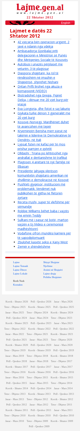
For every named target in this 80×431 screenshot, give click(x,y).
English (65, 22)
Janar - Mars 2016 (14, 377)
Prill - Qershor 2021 (16, 339)
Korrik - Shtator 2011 (17, 410)
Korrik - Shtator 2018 (62, 356)
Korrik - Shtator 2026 (17, 301)
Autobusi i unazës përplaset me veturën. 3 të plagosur (40, 66)
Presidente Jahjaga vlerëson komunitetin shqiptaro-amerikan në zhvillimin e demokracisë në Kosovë (43, 175)
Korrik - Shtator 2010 (39, 415)
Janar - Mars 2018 (39, 361)
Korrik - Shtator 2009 (62, 421)
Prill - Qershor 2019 (63, 350)
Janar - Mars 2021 (39, 339)
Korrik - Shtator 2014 (17, 388)
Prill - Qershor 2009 (39, 426)
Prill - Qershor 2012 (16, 404)
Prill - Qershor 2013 (63, 394)
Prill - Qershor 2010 (63, 415)
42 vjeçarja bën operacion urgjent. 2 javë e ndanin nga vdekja (43, 44)
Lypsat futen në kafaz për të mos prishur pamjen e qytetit (41, 146)
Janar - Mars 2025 (14, 312)
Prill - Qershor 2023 (41, 323)
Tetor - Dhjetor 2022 (15, 329)
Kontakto (18, 284)
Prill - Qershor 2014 (41, 388)
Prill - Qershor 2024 (16, 318)
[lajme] (40, 8)
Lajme (16, 262)
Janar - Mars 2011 (63, 410)
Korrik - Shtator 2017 (17, 367)
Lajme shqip (49, 273)
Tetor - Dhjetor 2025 (15, 307)
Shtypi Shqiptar (51, 262)
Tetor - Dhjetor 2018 (37, 356)
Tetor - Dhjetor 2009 (37, 421)
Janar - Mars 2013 (14, 399)
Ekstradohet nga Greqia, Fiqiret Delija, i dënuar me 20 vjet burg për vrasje (43, 99)
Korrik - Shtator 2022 (39, 329)
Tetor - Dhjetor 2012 (37, 399)
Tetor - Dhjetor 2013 (15, 394)
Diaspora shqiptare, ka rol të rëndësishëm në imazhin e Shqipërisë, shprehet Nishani (38, 77)
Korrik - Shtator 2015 (62, 377)
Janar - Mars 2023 (63, 323)
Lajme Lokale (20, 273)
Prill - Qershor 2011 (41, 410)
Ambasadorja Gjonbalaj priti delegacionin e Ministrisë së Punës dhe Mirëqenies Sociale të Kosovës (43, 55)
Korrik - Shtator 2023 (17, 323)
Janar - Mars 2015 (39, 383)
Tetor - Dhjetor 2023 (61, 318)
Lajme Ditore (20, 269)
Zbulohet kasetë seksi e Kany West (43, 242)
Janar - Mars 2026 (63, 301)
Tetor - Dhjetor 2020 (61, 339)
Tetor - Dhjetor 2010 (15, 415)
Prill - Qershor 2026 (41, 301)
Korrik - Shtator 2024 (62, 312)
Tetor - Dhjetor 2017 (61, 361)
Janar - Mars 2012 (39, 404)
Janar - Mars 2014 (63, 388)
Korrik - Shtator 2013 (39, 394)
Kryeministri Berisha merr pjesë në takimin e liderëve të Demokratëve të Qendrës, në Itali (44, 135)
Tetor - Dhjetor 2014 (61, 383)
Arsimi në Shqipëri (53, 269)
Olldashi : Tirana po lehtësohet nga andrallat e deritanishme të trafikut (43, 155)
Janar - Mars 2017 (63, 367)
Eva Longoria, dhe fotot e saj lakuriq (44, 109)
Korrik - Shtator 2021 (62, 334)
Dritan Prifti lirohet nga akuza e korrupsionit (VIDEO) (40, 88)
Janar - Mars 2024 (39, 318)
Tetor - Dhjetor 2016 (15, 372)
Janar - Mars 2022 (14, 334)
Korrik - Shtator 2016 (39, 372)
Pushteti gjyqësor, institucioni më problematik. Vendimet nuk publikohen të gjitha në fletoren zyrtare (41, 191)
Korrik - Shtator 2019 (39, 350)
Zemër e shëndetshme (34, 246)
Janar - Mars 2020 (63, 345)
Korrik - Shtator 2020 (17, 345)
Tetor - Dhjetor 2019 (15, 350)
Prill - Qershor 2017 (41, 367)
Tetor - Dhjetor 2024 (37, 312)
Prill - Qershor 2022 (63, 329)
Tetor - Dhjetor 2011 (61, 404)
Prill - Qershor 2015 (16, 383)
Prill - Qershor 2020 (41, 345)
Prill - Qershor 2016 (63, 372)
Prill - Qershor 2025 (63, 307)
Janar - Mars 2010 (14, 421)
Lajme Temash (20, 266)
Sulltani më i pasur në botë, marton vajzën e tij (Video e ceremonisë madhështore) (43, 224)
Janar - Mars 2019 (14, 356)
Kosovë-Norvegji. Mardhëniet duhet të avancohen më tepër (43, 124)
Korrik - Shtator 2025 (39, 307)
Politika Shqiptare (52, 277)
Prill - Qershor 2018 (16, 361)
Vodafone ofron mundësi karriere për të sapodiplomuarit (44, 235)
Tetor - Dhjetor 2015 (37, 377)
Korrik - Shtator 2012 (62, 399)
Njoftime (47, 266)
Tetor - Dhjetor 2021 (37, 334)
